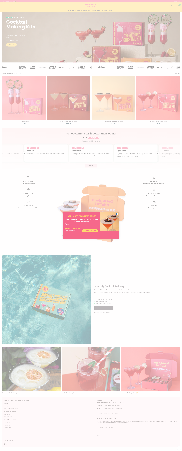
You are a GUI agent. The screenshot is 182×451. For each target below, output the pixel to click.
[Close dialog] (117, 214)
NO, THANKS (81, 235)
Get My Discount (90, 230)
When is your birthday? (73, 228)
